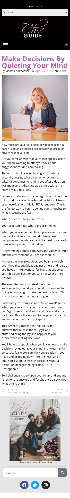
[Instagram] (45, 485)
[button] (5, 45)
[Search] (62, 472)
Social (62, 71)
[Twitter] (35, 485)
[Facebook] (24, 485)
